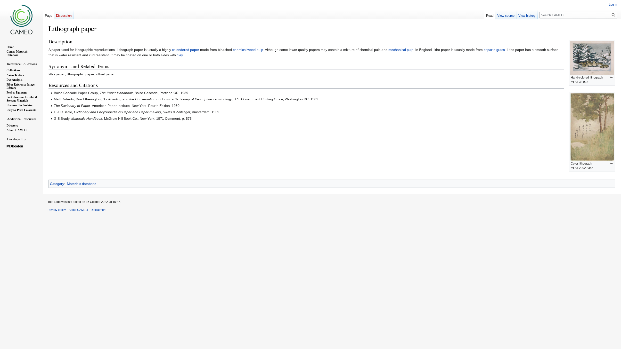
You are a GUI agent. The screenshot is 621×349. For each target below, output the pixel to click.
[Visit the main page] (21, 19)
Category (57, 184)
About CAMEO (78, 210)
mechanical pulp (400, 50)
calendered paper (185, 50)
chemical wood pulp (248, 50)
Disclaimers (98, 210)
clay (180, 55)
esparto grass (494, 50)
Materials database (81, 184)
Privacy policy (57, 210)
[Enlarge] (611, 77)
